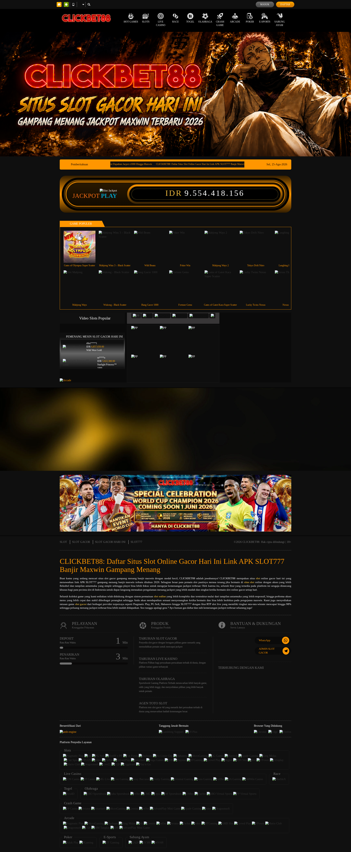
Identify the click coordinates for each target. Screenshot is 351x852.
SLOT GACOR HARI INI (110, 541)
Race (175, 21)
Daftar (285, 4)
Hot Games (131, 21)
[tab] (136, 315)
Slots (146, 21)
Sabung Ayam (279, 23)
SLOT (63, 541)
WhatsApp (264, 640)
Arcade (235, 21)
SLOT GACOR (81, 541)
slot (258, 578)
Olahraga (205, 21)
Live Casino (160, 23)
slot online (160, 596)
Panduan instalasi (334, 436)
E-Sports (264, 21)
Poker (250, 21)
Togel (190, 21)
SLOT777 (136, 541)
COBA (147, 335)
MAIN (82, 246)
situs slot (249, 582)
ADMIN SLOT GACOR (267, 650)
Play (109, 196)
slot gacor (81, 604)
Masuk (264, 4)
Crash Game (220, 23)
